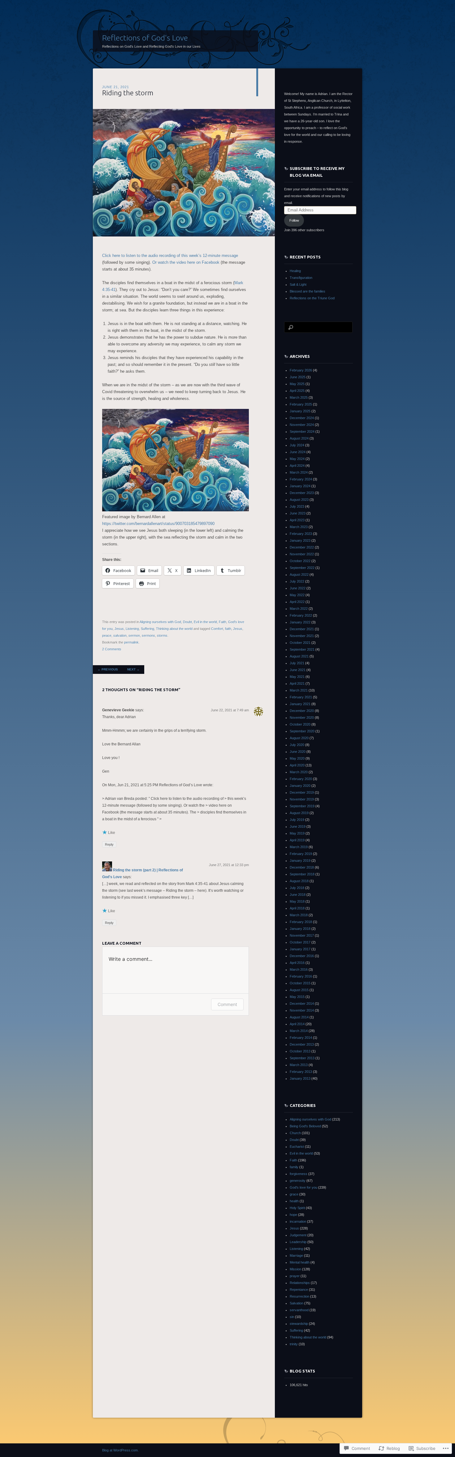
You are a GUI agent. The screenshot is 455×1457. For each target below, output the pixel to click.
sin (292, 1317)
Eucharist (297, 1146)
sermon (134, 635)
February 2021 (301, 697)
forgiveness (298, 1174)
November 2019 (302, 799)
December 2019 (302, 792)
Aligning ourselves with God (160, 622)
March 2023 (299, 527)
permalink (131, 642)
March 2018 (299, 915)
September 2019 (302, 806)
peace (106, 635)
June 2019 (298, 826)
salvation (120, 635)
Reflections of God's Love (145, 37)
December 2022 (302, 547)
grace (294, 1194)
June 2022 (298, 588)
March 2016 (299, 969)
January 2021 (300, 704)
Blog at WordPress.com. (120, 1450)
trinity (294, 1344)
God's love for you (303, 1187)
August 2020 (299, 738)
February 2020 (301, 779)
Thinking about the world (174, 629)
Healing (295, 271)
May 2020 (297, 758)
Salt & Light (298, 284)
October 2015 (300, 983)
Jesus (119, 629)
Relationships (300, 1283)
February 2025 (301, 404)
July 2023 (297, 506)
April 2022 (297, 602)
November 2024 (302, 425)
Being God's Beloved (305, 1126)
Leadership (298, 1242)
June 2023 (298, 513)
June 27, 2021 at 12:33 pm (229, 865)
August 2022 (299, 574)
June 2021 (298, 670)
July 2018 (297, 888)
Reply (109, 844)
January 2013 (300, 1078)
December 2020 (302, 711)
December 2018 (302, 867)
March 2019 (299, 847)
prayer (295, 1276)
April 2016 (297, 963)
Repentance (299, 1289)
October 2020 (300, 724)
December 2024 (302, 418)
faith (228, 629)
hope (293, 1214)
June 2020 (298, 751)
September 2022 (302, 568)
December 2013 (302, 1044)
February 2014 (301, 1037)
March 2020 (299, 772)
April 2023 (297, 520)
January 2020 (300, 785)
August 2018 (299, 881)
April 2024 (297, 465)
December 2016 (302, 956)
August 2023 (299, 499)
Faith (222, 622)
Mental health (300, 1262)
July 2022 (297, 581)
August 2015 (299, 990)
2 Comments (111, 649)
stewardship (299, 1323)
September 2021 (302, 649)
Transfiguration (301, 278)
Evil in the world (205, 622)
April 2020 (297, 765)
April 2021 (297, 683)
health (294, 1201)
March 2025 (299, 397)
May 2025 (297, 384)
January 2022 (300, 622)
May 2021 (297, 677)
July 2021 (297, 663)
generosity (298, 1180)
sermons (148, 635)
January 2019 (300, 860)
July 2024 (297, 445)
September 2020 (302, 731)
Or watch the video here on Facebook (185, 262)
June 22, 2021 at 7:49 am (230, 710)
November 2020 (302, 717)
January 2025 (300, 411)
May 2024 (297, 459)
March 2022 (299, 608)
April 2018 (297, 908)
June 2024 (298, 452)
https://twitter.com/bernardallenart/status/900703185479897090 (158, 523)
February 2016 (301, 976)
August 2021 (299, 656)
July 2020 (297, 745)
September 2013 (302, 1058)
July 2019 (297, 820)
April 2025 (297, 390)
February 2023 (301, 534)
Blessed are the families (307, 291)
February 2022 (301, 615)
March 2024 (299, 472)
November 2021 (302, 636)
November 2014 (302, 1010)
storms (162, 635)
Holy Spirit (297, 1208)
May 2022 (297, 595)
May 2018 (297, 901)
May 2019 (297, 833)
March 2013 (299, 1065)
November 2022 (302, 554)
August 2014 (299, 1017)
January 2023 (300, 540)
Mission (295, 1269)
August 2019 (299, 813)
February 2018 (301, 922)
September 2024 (302, 431)
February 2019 (301, 854)
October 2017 (300, 942)
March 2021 (299, 690)
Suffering (147, 629)
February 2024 (301, 479)
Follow (294, 220)
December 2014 (302, 1003)
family (294, 1167)
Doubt (187, 622)
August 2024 (299, 438)
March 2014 (299, 1031)
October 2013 (300, 1051)
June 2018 (298, 894)
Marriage (296, 1255)
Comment (227, 1004)
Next (133, 669)
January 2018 (300, 928)
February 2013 (301, 1071)
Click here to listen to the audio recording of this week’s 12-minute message (170, 255)
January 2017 (300, 949)
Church (295, 1133)
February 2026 (301, 370)
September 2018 (302, 874)
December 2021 (302, 629)
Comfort (217, 629)
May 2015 (297, 997)
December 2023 (302, 493)
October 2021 (300, 642)
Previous (108, 669)
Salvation (296, 1303)
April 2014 (297, 1024)
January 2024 (300, 486)
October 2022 (300, 561)
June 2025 (298, 377)
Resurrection (299, 1296)
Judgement (298, 1235)
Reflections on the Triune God (312, 298)
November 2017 (302, 935)
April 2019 (297, 840)
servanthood (299, 1310)
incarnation (298, 1221)
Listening (132, 629)
